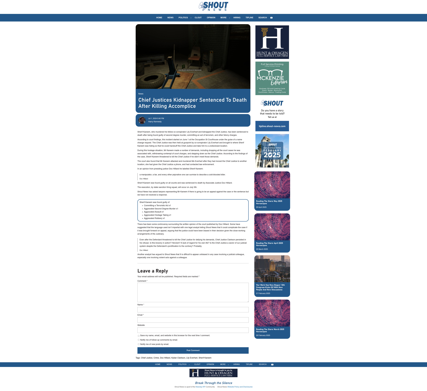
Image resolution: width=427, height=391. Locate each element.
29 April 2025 (261, 207)
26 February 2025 (263, 335)
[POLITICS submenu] (191, 17)
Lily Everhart (191, 358)
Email (140, 315)
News (140, 94)
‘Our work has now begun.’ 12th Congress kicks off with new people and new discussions (270, 287)
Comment (142, 281)
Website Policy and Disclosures (240, 387)
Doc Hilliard (165, 358)
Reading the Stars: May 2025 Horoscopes (269, 202)
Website (141, 325)
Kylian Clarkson (178, 358)
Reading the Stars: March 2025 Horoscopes (270, 330)
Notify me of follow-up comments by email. (159, 340)
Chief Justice (146, 358)
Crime (156, 358)
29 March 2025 (262, 249)
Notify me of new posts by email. (154, 344)
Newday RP (200, 387)
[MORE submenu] (229, 17)
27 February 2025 (263, 293)
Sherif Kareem (205, 358)
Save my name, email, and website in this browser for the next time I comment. (175, 336)
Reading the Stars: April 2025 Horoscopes (269, 244)
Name (140, 305)
